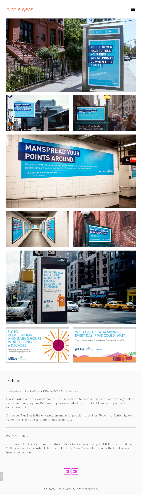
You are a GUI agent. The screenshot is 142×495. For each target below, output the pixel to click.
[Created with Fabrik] (1, 476)
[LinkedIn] (67, 471)
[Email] (75, 471)
